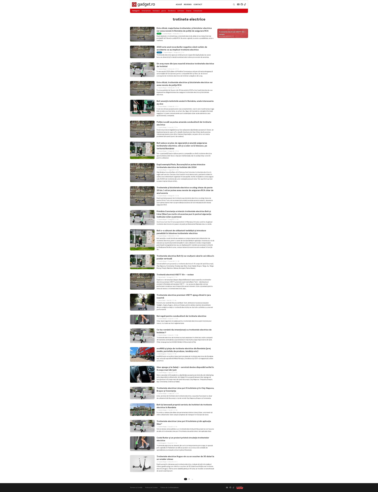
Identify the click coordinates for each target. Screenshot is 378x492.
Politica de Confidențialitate (170, 487)
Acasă (179, 4)
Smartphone (146, 11)
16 (178, 88)
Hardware (156, 11)
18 (178, 261)
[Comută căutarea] (234, 5)
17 (176, 372)
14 (178, 196)
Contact (198, 4)
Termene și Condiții (136, 487)
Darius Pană (161, 277)
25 (178, 236)
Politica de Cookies (151, 487)
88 (177, 335)
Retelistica (172, 11)
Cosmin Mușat (167, 33)
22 (178, 170)
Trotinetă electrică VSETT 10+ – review (175, 274)
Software (180, 11)
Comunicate (197, 11)
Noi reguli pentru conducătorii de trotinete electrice (181, 316)
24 (175, 300)
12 (177, 219)
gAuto (164, 11)
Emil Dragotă (162, 354)
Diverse (188, 11)
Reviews (188, 4)
